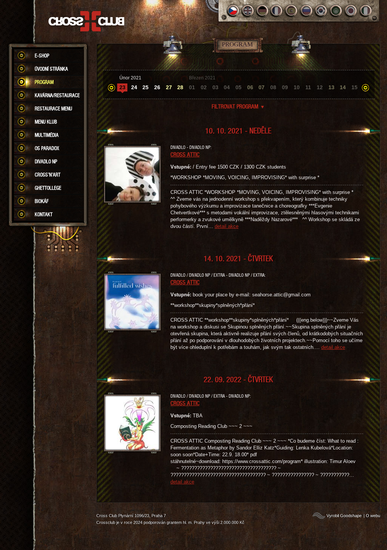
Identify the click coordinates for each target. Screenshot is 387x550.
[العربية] (336, 11)
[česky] (233, 11)
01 (192, 87)
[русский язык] (306, 11)
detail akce (226, 226)
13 (331, 87)
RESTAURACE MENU (53, 108)
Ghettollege (48, 188)
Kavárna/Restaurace (57, 95)
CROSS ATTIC (185, 154)
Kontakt (44, 214)
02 (204, 87)
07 (262, 87)
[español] (292, 11)
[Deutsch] (262, 11)
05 (238, 87)
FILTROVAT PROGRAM (238, 106)
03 (215, 87)
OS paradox (47, 148)
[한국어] (321, 11)
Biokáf (42, 201)
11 (308, 87)
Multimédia (47, 135)
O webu (373, 515)
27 (169, 87)
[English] (247, 11)
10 (297, 87)
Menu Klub (46, 122)
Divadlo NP (46, 161)
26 (157, 87)
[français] (277, 11)
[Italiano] (365, 11)
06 (250, 87)
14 (343, 87)
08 (273, 87)
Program (44, 82)
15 (354, 87)
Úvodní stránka (51, 69)
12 (320, 87)
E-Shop (42, 56)
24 (134, 87)
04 (227, 87)
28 (180, 87)
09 (285, 87)
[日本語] (351, 11)
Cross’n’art (47, 175)
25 (145, 87)
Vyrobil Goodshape (344, 515)
